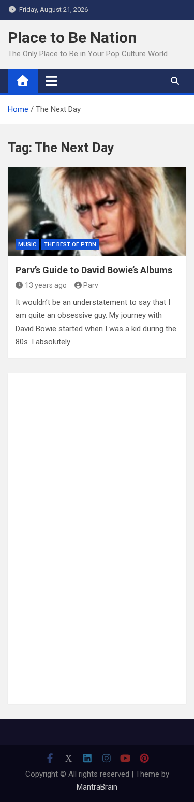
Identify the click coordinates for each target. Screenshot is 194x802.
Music (27, 244)
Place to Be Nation (72, 37)
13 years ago (46, 285)
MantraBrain (97, 787)
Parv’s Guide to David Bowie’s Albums (94, 270)
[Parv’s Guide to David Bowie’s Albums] (97, 212)
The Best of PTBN (70, 244)
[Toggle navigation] (51, 81)
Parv (90, 285)
